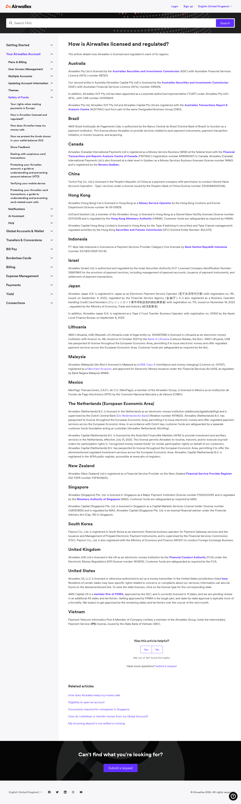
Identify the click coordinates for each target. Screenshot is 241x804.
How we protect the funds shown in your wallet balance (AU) (30, 138)
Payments (13, 285)
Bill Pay (11, 249)
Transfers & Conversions (24, 240)
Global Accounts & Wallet (25, 231)
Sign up (188, 6)
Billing (10, 267)
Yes (146, 649)
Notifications (16, 209)
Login (174, 6)
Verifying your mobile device (27, 183)
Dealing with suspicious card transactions (28, 156)
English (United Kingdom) (214, 6)
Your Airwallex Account (23, 54)
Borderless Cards (18, 258)
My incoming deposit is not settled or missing (96, 723)
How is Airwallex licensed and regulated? (28, 116)
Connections (15, 303)
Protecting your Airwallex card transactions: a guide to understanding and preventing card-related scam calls (29, 196)
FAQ (11, 223)
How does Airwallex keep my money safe (94, 695)
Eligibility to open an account (86, 702)
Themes (13, 90)
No (157, 649)
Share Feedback (20, 147)
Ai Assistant (16, 216)
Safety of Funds (18, 97)
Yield (10, 294)
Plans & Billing (17, 62)
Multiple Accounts (20, 76)
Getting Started (17, 45)
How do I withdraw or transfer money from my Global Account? (108, 716)
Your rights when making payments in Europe (25, 106)
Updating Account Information (28, 83)
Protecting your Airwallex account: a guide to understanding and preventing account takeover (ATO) (28, 170)
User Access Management (25, 69)
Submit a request (166, 666)
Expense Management (22, 276)
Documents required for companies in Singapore (98, 709)
